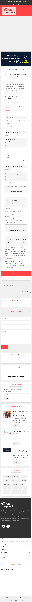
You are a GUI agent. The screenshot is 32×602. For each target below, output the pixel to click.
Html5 (24, 488)
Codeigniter (7, 484)
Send (5, 399)
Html (5, 488)
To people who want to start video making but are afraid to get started (20, 414)
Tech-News (6, 492)
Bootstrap (15, 488)
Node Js (17, 480)
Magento (21, 484)
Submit (4, 347)
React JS (13, 492)
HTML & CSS (4, 546)
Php (20, 488)
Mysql (9, 69)
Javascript (6, 480)
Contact (27, 598)
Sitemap (22, 598)
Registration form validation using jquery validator (20, 450)
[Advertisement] (16, 33)
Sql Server (24, 476)
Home (2, 538)
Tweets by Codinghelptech (7, 569)
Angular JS (23, 480)
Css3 (9, 488)
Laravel (19, 492)
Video (2, 555)
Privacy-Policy (10, 598)
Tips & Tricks (7, 476)
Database (3, 549)
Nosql (18, 476)
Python (24, 492)
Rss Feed (17, 598)
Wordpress (14, 484)
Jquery (12, 480)
